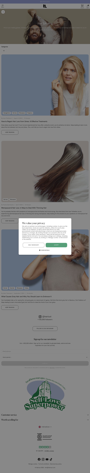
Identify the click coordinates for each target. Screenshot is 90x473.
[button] (44, 250)
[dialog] (45, 236)
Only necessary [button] (33, 245)
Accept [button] (56, 245)
